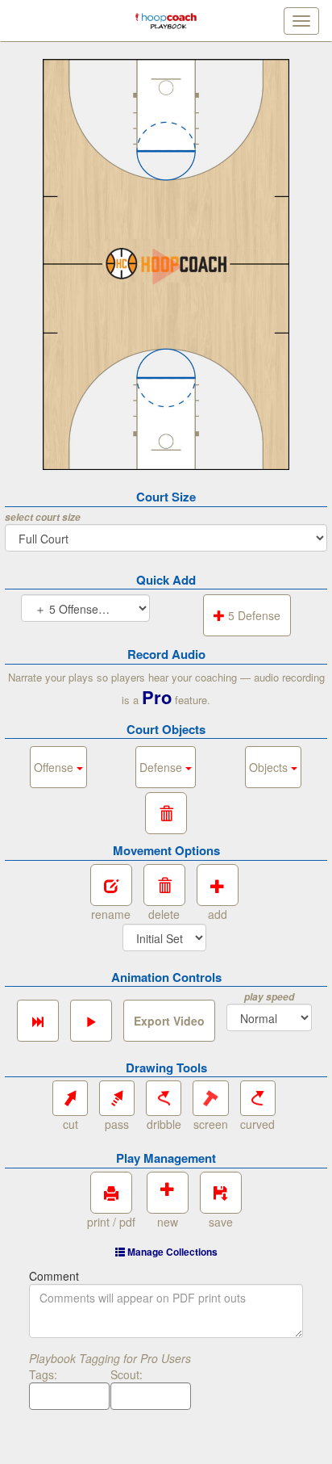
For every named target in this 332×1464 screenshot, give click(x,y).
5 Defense (252, 615)
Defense (162, 767)
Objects (270, 767)
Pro (157, 697)
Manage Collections (171, 1251)
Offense (55, 767)
